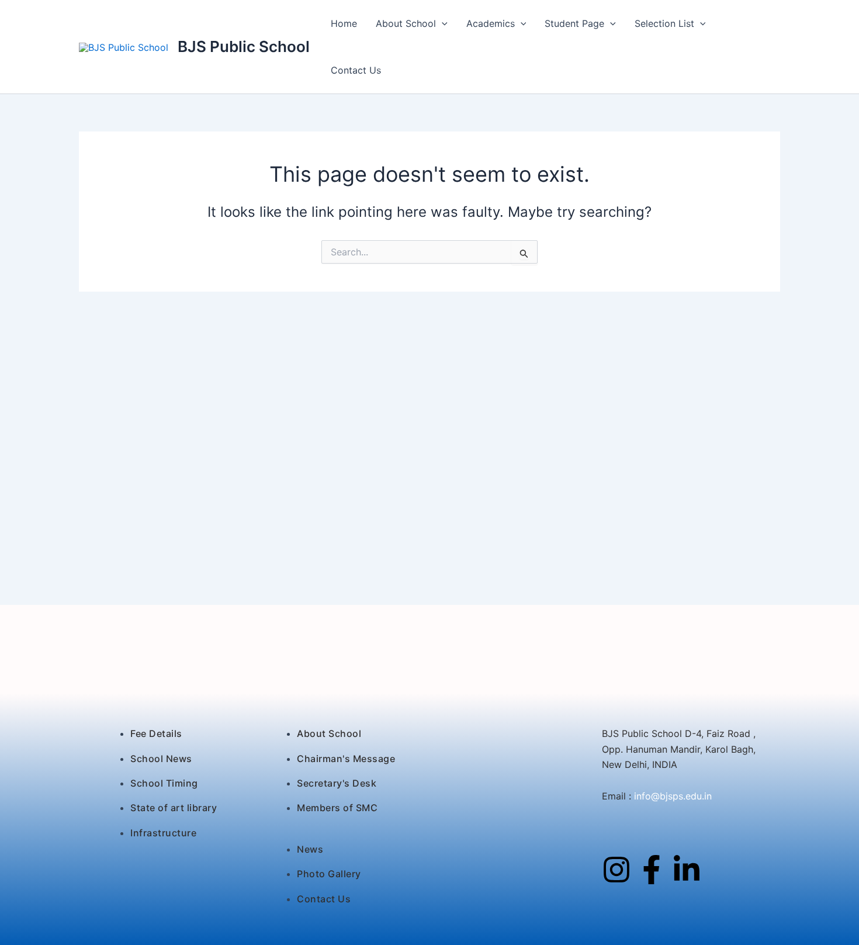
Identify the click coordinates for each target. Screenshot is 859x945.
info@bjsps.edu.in (671, 796)
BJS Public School (244, 46)
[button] (442, 23)
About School (406, 23)
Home (344, 23)
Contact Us (356, 70)
